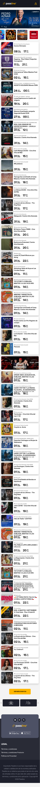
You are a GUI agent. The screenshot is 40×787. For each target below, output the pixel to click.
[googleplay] (14, 732)
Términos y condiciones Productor (12, 752)
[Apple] (25, 732)
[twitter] (23, 720)
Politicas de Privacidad (8, 756)
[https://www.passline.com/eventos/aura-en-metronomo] (20, 363)
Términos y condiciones (9, 749)
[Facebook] (15, 720)
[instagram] (19, 720)
